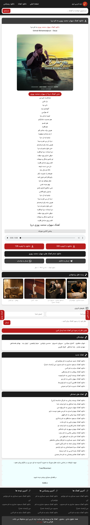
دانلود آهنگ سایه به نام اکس (75, 368)
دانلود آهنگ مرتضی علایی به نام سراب (72, 433)
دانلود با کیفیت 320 (64, 246)
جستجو (6, 11)
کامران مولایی (69, 343)
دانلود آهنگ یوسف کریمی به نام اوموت (71, 375)
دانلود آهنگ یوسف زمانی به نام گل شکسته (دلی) (68, 400)
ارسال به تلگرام (64, 261)
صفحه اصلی (34, 4)
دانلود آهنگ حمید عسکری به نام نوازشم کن (70, 361)
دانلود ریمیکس (9, 4)
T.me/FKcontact (45, 468)
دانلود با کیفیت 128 (22, 246)
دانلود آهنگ (22, 4)
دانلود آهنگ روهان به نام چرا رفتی (73, 372)
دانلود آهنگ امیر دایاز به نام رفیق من (72, 436)
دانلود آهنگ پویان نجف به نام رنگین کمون (70, 443)
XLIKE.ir (45, 483)
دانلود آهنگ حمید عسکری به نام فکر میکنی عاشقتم (67, 440)
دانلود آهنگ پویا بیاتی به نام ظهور (73, 415)
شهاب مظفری (80, 343)
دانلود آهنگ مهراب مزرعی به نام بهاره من (71, 407)
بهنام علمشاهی (15, 343)
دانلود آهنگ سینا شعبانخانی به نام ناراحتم (70, 447)
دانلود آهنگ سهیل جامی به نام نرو (73, 379)
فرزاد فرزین (62, 347)
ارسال (7, 322)
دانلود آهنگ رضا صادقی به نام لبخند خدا (71, 404)
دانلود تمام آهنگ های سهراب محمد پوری (45, 253)
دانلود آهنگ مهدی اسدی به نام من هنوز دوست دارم (67, 411)
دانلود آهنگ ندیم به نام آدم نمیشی (73, 386)
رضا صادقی (71, 347)
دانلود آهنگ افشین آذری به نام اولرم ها (71, 382)
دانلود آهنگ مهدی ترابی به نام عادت (72, 422)
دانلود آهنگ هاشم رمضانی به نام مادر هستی (70, 454)
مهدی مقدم (81, 347)
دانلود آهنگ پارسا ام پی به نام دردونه (72, 451)
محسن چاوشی (45, 343)
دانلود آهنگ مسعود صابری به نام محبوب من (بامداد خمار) (64, 364)
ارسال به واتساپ (22, 261)
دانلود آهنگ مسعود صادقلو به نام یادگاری (70, 418)
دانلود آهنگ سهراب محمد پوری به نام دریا (67, 20)
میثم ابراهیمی (34, 343)
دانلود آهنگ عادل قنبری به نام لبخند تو (71, 425)
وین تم (39, 522)
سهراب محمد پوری (44, 27)
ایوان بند (25, 343)
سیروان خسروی (57, 343)
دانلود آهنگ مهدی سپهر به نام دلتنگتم (72, 429)
